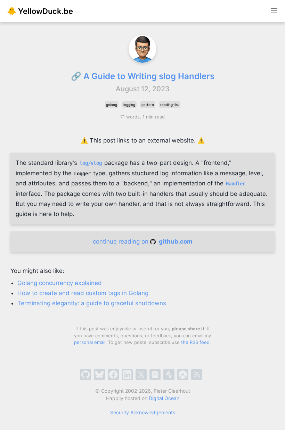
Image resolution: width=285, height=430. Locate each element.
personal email (89, 342)
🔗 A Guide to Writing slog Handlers (142, 76)
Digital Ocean (164, 398)
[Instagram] (155, 374)
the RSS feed (195, 342)
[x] (141, 374)
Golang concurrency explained (59, 282)
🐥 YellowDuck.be (40, 11)
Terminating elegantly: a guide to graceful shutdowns (91, 303)
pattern (147, 104)
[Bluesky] (99, 374)
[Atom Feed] (196, 374)
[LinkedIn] (127, 374)
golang (111, 104)
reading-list (169, 104)
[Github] (85, 374)
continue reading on (143, 241)
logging (129, 104)
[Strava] (168, 374)
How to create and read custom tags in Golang (82, 293)
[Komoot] (182, 374)
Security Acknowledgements (142, 412)
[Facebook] (113, 374)
